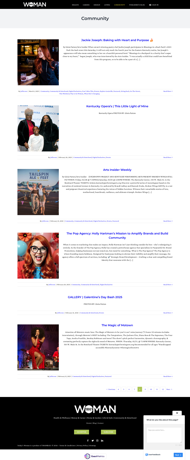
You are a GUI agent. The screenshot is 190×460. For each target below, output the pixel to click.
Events (96, 91)
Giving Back (125, 91)
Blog (94, 423)
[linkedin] (102, 441)
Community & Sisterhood (59, 91)
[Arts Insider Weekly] (38, 192)
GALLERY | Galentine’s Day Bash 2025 (95, 297)
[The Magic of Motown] (38, 347)
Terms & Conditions (67, 445)
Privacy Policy (82, 445)
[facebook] (88, 441)
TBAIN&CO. (46, 445)
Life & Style (108, 418)
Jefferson (24, 91)
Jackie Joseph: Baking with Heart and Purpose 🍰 (117, 40)
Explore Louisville (106, 91)
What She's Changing (92, 94)
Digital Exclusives (75, 91)
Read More (167, 91)
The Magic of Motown (117, 325)
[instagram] (97, 441)
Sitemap (92, 445)
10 (151, 389)
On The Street (135, 91)
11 (157, 389)
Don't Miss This (87, 91)
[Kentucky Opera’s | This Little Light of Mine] (38, 128)
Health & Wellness (62, 418)
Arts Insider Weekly (117, 170)
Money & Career (78, 418)
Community (45, 91)
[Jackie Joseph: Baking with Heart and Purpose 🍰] (38, 62)
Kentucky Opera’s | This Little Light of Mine (117, 106)
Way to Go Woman (76, 94)
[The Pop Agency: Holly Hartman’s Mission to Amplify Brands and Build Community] (38, 256)
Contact (101, 423)
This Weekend (64, 94)
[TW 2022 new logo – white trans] (34, 3)
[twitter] (93, 441)
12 (163, 389)
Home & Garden (94, 418)
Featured (116, 91)
